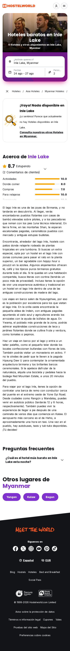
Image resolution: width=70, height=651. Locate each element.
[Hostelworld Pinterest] (46, 548)
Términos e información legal (24, 619)
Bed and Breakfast (49, 572)
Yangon (12, 497)
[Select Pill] (56, 6)
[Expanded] (7, 91)
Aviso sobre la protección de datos (35, 611)
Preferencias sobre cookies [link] (35, 635)
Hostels (22, 572)
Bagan (50, 497)
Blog (12, 572)
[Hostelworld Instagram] (31, 548)
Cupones (48, 619)
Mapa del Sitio (48, 627)
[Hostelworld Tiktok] (54, 548)
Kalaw (31, 497)
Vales (59, 619)
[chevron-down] (45, 169)
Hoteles (32, 572)
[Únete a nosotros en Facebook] (15, 548)
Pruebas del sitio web (26, 627)
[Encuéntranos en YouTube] (39, 548)
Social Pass (35, 579)
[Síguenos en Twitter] (23, 548)
